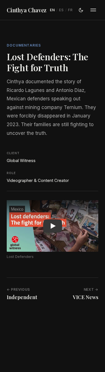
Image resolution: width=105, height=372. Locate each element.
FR (70, 10)
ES (61, 10)
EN (52, 10)
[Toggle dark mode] (81, 10)
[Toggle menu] (93, 10)
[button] (52, 226)
